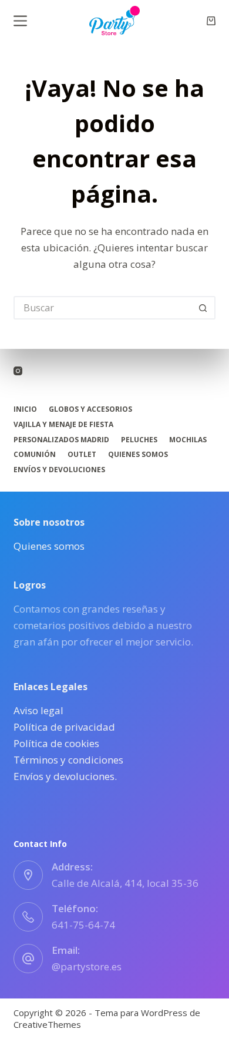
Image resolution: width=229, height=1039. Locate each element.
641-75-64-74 (83, 925)
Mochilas (188, 440)
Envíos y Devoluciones (59, 470)
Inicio (25, 409)
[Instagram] (18, 370)
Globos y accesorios (90, 409)
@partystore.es (87, 966)
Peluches (139, 440)
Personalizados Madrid (61, 440)
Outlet (82, 454)
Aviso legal (38, 710)
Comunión (35, 454)
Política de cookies (56, 743)
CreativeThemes (47, 1024)
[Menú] (20, 21)
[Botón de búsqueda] (203, 308)
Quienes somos (138, 454)
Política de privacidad (64, 727)
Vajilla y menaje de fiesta (63, 424)
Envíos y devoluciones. (65, 776)
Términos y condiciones (68, 759)
